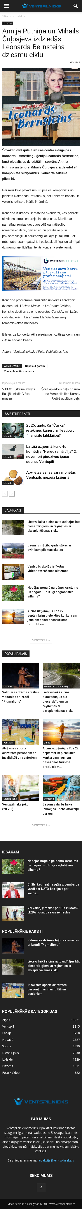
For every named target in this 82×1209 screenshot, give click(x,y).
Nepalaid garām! (35, 365)
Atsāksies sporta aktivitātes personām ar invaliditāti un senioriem (19, 753)
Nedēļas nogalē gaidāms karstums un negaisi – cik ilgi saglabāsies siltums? (53, 592)
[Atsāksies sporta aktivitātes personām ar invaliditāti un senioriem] (20, 732)
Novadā (7, 1039)
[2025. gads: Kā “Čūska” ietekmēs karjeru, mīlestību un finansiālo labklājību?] (13, 430)
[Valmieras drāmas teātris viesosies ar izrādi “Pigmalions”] (20, 676)
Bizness (7, 1066)
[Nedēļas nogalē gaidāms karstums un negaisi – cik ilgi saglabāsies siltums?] (13, 593)
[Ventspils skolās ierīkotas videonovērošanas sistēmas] (13, 572)
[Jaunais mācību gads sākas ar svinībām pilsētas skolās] (13, 551)
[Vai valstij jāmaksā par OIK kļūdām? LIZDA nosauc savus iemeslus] (13, 913)
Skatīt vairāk (39, 640)
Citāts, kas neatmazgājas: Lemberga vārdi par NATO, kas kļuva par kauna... (53, 889)
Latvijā (7, 1033)
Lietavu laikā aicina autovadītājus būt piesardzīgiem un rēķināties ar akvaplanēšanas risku (54, 526)
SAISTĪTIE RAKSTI (17, 414)
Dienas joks (10, 798)
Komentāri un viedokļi (56, 686)
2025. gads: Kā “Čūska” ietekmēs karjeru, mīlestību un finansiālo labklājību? (51, 430)
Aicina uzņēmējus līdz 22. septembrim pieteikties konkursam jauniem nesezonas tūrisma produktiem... (61, 758)
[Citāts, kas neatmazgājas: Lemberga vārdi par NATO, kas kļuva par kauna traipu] (13, 890)
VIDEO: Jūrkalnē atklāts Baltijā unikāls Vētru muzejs (18, 393)
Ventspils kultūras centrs (19, 371)
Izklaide (7, 23)
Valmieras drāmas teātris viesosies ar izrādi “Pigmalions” (20, 696)
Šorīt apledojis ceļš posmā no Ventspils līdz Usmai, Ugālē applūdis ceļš (60, 393)
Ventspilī (8, 742)
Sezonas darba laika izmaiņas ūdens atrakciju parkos (61, 809)
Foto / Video (11, 1072)
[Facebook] (41, 1187)
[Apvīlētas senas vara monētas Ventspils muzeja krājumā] (13, 477)
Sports (6, 1046)
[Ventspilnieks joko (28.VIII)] (20, 788)
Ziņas (47, 742)
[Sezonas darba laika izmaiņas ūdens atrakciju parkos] (61, 788)
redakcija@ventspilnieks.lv (56, 1160)
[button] (76, 6)
